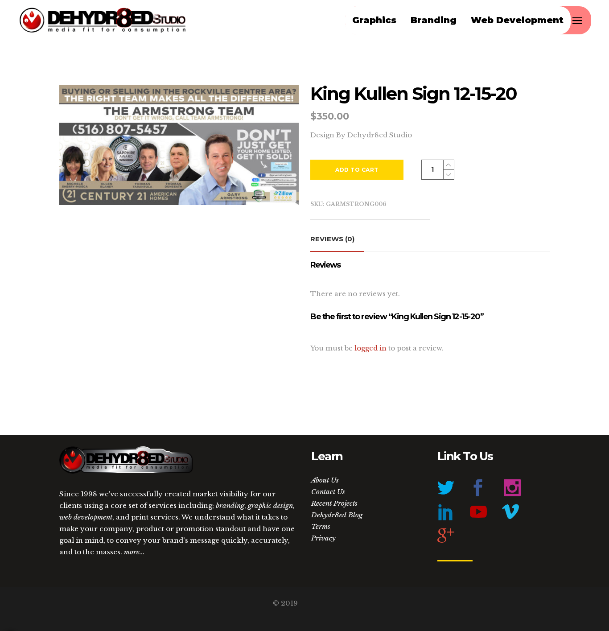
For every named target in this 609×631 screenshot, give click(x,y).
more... (134, 552)
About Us (325, 480)
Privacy (323, 538)
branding (230, 505)
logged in (370, 348)
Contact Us (328, 491)
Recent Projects (334, 503)
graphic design (270, 505)
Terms (320, 526)
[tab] (337, 239)
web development (85, 517)
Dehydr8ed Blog (336, 515)
